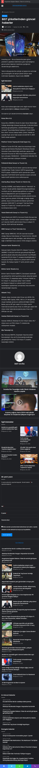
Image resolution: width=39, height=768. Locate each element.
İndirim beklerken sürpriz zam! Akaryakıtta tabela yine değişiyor (24, 566)
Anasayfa (6, 12)
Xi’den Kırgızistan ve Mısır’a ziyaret (13, 683)
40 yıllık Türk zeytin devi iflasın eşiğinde (28, 448)
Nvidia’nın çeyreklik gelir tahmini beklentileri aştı (9, 428)
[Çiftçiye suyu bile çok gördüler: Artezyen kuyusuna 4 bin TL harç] (7, 625)
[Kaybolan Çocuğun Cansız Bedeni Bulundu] (7, 634)
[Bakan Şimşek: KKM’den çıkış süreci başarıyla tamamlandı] (6, 97)
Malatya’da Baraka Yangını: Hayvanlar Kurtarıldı (18, 553)
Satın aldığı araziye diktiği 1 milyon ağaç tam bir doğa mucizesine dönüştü (17, 668)
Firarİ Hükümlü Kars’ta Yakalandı (24, 674)
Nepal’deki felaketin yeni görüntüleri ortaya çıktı (18, 582)
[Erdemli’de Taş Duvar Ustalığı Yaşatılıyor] (7, 576)
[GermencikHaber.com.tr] (19, 6)
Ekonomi (12, 12)
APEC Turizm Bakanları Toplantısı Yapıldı (27, 466)
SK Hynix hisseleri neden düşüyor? (9, 456)
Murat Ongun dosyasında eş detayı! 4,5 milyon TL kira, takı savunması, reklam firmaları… (18, 617)
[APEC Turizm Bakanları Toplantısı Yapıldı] (29, 459)
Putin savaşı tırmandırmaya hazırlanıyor (25, 439)
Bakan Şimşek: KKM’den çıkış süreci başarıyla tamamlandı (24, 602)
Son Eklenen (20, 543)
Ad (2, 506)
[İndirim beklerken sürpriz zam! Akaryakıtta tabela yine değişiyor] (6, 88)
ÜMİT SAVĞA (7, 27)
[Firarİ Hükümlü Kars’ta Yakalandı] (7, 677)
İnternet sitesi (5, 520)
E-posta (4, 513)
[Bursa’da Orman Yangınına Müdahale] (7, 642)
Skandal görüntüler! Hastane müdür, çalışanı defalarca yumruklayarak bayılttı (17, 649)
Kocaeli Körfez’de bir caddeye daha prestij (16, 549)
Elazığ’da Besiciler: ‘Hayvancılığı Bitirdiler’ (8, 448)
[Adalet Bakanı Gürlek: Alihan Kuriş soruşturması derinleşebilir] (7, 589)
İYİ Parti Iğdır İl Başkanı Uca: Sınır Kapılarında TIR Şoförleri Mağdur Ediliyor (17, 596)
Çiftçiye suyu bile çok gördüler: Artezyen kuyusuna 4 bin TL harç (23, 624)
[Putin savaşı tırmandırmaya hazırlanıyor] (29, 431)
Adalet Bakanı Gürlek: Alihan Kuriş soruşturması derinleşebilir (24, 587)
